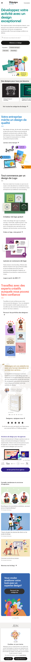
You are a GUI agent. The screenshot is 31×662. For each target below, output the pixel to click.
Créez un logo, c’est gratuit (12, 232)
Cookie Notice (22, 655)
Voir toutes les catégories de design (14, 106)
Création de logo (14, 47)
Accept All (8, 658)
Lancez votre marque (10, 142)
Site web (5, 50)
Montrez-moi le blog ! (8, 565)
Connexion (27, 3)
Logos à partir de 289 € (11, 278)
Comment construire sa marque (10, 558)
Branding (13, 50)
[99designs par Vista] (13, 2)
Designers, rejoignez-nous (14, 418)
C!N (16, 641)
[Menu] (2, 2)
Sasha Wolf (16, 617)
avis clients (23, 428)
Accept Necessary (20, 658)
